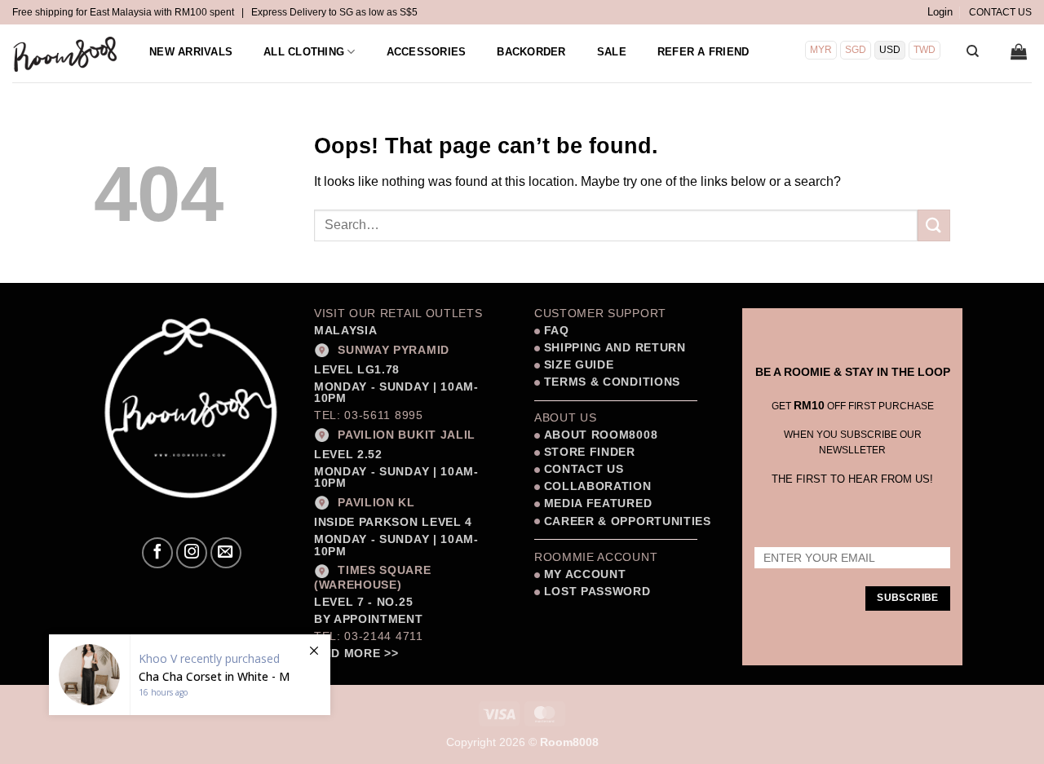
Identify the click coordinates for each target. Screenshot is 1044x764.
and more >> (356, 653)
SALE (611, 52)
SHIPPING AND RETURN (615, 348)
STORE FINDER (589, 452)
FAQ (554, 331)
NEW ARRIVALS (190, 52)
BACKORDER (531, 52)
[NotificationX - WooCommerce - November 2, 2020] (189, 674)
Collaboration (598, 486)
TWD (925, 49)
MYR (821, 49)
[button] (940, 12)
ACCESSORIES (427, 52)
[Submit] (934, 225)
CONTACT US (1000, 12)
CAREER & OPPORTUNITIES (627, 521)
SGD (855, 49)
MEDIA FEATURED (596, 503)
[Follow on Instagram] (191, 552)
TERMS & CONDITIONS (610, 382)
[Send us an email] (225, 552)
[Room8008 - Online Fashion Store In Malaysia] (66, 54)
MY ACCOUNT (585, 574)
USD (889, 49)
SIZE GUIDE (576, 365)
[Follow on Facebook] (157, 552)
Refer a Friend (703, 52)
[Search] (973, 51)
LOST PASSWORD (597, 591)
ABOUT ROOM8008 (601, 435)
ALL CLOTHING (303, 52)
